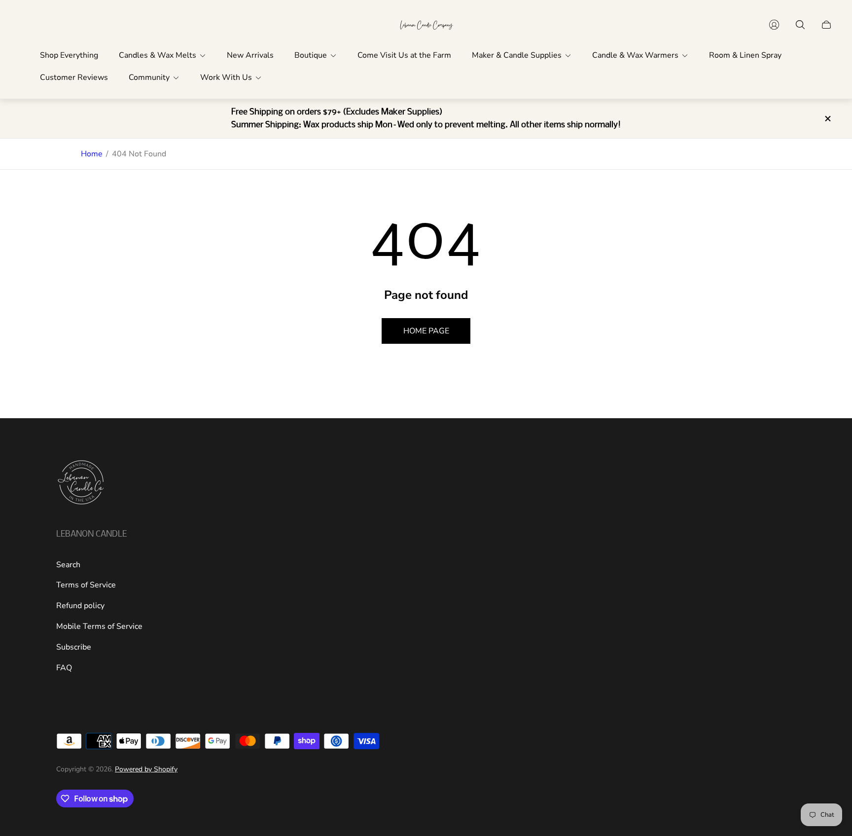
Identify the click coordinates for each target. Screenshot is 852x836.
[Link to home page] (81, 483)
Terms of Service (86, 585)
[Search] (800, 25)
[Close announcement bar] (827, 118)
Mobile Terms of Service (99, 626)
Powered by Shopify (146, 769)
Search (68, 564)
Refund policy (80, 605)
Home (92, 153)
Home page (426, 331)
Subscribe (73, 647)
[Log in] (774, 25)
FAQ (64, 667)
